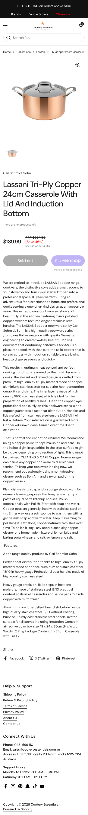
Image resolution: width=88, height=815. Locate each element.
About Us (10, 718)
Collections (23, 52)
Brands (16, 14)
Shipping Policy (14, 694)
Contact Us (11, 724)
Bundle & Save (38, 14)
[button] (80, 25)
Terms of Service (15, 706)
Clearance (63, 14)
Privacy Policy (13, 712)
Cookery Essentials (44, 804)
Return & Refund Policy (20, 700)
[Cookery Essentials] (43, 25)
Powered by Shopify (17, 809)
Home (7, 52)
